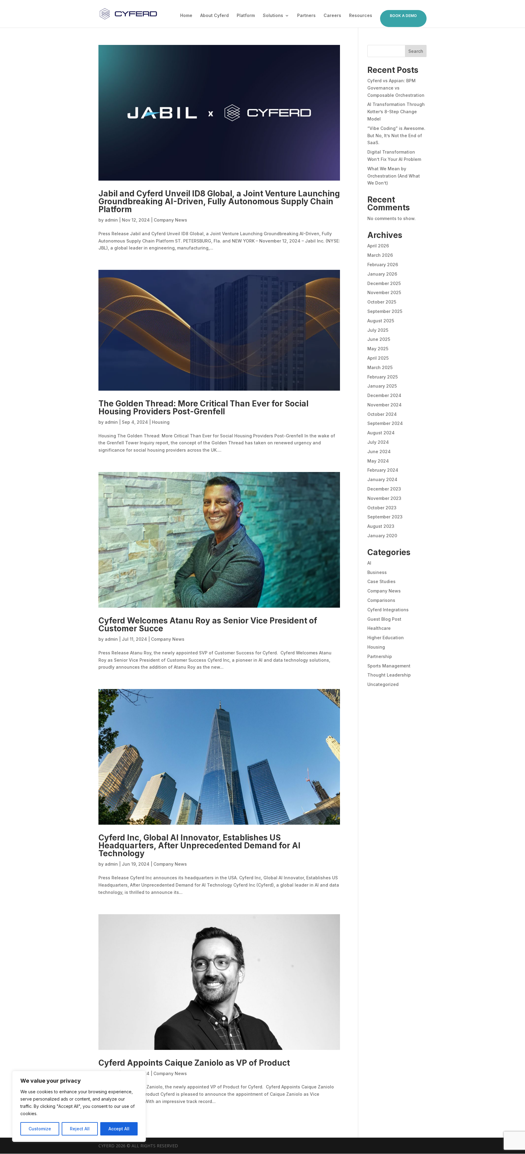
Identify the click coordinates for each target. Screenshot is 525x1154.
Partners (306, 15)
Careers (332, 15)
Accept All (118, 1128)
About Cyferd (214, 15)
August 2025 (380, 320)
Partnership (379, 656)
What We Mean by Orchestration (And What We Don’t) (393, 176)
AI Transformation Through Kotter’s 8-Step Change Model (396, 111)
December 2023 (384, 488)
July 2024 (378, 442)
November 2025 (384, 292)
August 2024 (381, 432)
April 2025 (378, 358)
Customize (40, 1128)
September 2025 (384, 311)
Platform (246, 15)
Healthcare (379, 628)
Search (415, 51)
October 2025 (381, 301)
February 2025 (382, 376)
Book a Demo (403, 15)
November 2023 (384, 498)
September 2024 (385, 423)
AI (369, 562)
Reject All (80, 1128)
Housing (161, 422)
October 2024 (382, 414)
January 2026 (382, 274)
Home (186, 15)
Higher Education (385, 637)
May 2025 (377, 348)
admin (111, 219)
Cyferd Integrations (388, 609)
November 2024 (384, 404)
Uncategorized (383, 684)
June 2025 (378, 339)
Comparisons (381, 600)
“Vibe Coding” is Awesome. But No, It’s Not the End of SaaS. (396, 135)
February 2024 (382, 470)
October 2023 (381, 507)
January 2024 (382, 479)
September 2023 (385, 516)
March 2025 (380, 367)
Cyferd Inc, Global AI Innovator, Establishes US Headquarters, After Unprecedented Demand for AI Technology (199, 845)
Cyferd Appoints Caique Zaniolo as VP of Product (195, 1062)
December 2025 (384, 283)
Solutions (273, 15)
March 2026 (380, 255)
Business (377, 572)
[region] (79, 1106)
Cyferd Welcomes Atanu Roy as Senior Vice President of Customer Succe (207, 624)
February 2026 (382, 264)
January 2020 (382, 535)
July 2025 (377, 330)
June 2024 (379, 451)
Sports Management (388, 665)
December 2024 (384, 395)
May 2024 (378, 460)
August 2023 (380, 526)
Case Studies (381, 581)
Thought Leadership (389, 674)
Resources (360, 15)
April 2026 (378, 245)
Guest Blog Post (384, 619)
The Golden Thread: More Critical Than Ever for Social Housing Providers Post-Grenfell (203, 407)
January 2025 (382, 386)
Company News (170, 219)
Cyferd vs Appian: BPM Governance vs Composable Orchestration (395, 88)
